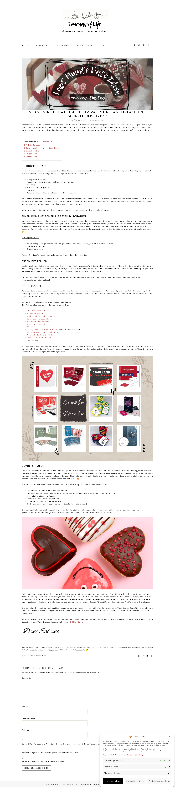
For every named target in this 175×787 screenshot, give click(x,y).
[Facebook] (133, 45)
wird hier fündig (76, 622)
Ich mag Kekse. (113, 781)
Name (25, 706)
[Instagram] (138, 45)
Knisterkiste (32, 327)
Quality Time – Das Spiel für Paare (42, 329)
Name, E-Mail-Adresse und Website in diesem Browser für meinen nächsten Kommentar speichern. (66, 744)
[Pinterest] (143, 45)
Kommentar (27, 678)
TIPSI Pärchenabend (36, 311)
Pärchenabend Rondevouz (39, 321)
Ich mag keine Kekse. (135, 781)
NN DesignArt (96, 784)
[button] (170, 736)
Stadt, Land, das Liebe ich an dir (41, 316)
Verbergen (47, 141)
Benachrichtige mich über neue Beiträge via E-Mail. (44, 761)
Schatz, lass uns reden (37, 324)
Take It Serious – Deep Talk (39, 337)
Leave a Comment (96, 120)
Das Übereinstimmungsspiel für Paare (44, 332)
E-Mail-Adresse (29, 718)
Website (25, 730)
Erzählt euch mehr (35, 313)
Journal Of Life (85, 21)
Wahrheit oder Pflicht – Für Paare (42, 335)
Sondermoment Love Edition (39, 319)
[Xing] (147, 45)
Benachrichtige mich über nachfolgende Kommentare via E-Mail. (50, 752)
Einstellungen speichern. (159, 781)
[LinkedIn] (151, 45)
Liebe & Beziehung (37, 656)
